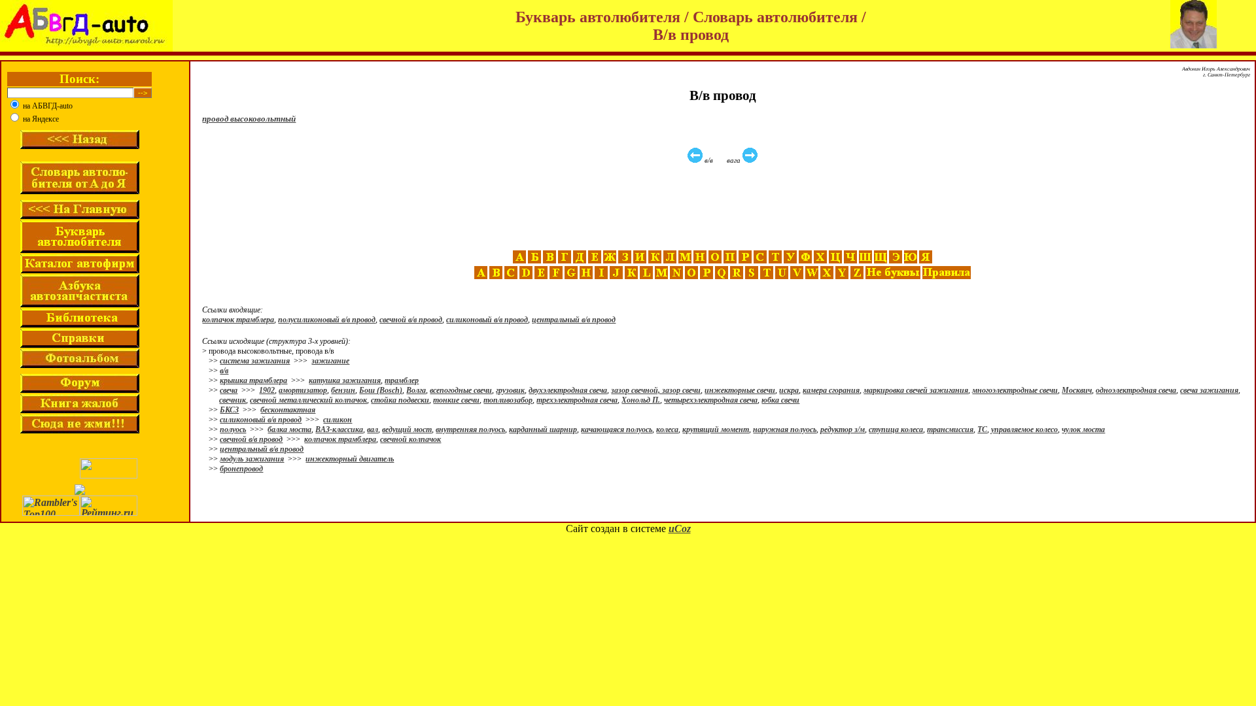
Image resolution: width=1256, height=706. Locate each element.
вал (372, 429)
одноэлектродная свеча (1136, 390)
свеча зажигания (1209, 390)
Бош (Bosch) (380, 390)
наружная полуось (784, 429)
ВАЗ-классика (339, 429)
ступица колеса (896, 429)
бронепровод (241, 468)
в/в (224, 370)
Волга (416, 390)
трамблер (402, 380)
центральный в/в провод (574, 319)
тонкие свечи (456, 400)
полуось (233, 429)
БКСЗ (229, 409)
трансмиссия (950, 429)
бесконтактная (287, 409)
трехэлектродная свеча (577, 400)
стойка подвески (400, 400)
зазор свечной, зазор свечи (656, 390)
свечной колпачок (410, 439)
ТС (982, 429)
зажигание (330, 360)
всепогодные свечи (461, 390)
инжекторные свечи (740, 390)
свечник (232, 400)
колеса (667, 429)
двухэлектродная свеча (568, 390)
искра (789, 390)
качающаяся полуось (616, 429)
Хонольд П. (640, 400)
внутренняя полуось (470, 429)
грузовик (510, 390)
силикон (337, 419)
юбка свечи (780, 400)
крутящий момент (715, 429)
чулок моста (1083, 429)
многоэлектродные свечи (1015, 390)
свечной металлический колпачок (308, 400)
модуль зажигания (252, 458)
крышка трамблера (253, 380)
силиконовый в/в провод (487, 319)
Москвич (1077, 390)
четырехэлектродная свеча (711, 400)
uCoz (680, 528)
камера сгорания (831, 390)
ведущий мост (407, 429)
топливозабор (507, 400)
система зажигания (255, 360)
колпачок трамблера (238, 319)
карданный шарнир (543, 429)
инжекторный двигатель (349, 458)
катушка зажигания (345, 380)
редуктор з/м (842, 429)
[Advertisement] (724, 207)
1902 (267, 390)
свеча (228, 390)
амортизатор (303, 390)
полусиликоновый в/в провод (326, 319)
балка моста (289, 429)
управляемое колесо (1024, 429)
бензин (343, 390)
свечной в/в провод (410, 319)
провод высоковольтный (249, 119)
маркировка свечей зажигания (916, 390)
